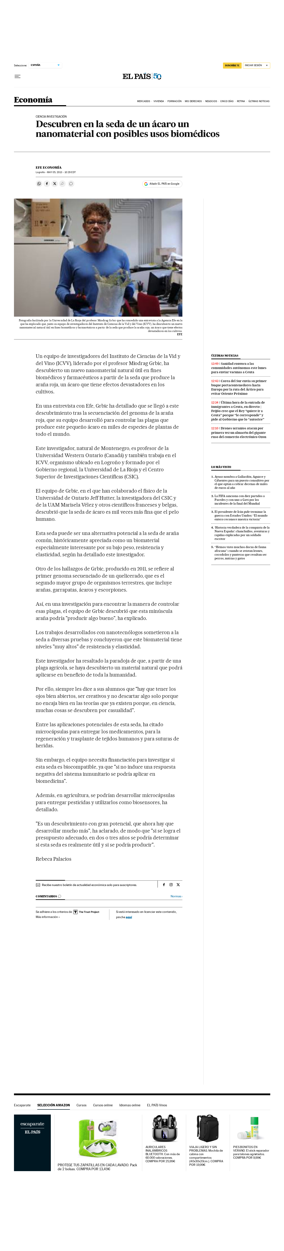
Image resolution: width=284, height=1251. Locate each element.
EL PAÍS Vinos (157, 1105)
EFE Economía (49, 168)
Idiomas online (129, 1105)
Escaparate (22, 1105)
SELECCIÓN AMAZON (53, 1105)
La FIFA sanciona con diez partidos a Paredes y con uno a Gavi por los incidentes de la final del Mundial (240, 499)
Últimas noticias (224, 355)
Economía (33, 100)
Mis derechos (193, 101)
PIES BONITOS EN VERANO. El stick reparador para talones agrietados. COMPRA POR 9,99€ (251, 1152)
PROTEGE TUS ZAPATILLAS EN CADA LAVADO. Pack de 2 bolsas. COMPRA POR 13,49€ (97, 1167)
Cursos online (103, 1105)
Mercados (143, 101)
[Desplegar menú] (17, 76)
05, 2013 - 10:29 (61, 172)
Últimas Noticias (259, 101)
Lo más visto (221, 467)
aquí (129, 917)
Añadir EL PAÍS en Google (164, 183)
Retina (241, 101)
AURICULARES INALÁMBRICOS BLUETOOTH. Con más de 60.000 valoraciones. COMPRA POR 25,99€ (163, 1154)
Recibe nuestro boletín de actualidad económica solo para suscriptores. (89, 885)
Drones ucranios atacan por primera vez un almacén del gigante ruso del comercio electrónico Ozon (238, 432)
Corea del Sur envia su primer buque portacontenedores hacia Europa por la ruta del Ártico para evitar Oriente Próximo (239, 387)
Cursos (82, 1105)
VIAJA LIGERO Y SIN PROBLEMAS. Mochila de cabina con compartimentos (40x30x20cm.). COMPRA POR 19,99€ (206, 1155)
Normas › (176, 896)
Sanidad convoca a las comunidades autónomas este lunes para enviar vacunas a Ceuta (238, 368)
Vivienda (159, 101)
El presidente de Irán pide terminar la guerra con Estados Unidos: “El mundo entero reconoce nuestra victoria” (241, 515)
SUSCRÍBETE (232, 65)
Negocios (211, 101)
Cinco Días (226, 101)
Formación (174, 101)
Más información (47, 917)
